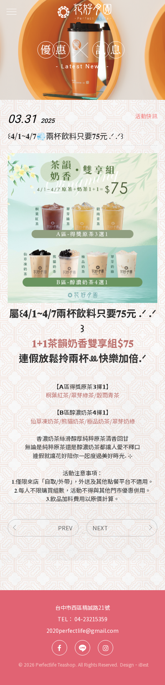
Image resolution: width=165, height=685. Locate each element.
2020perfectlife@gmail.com (82, 630)
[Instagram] (105, 647)
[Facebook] (59, 647)
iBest (143, 664)
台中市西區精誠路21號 (82, 607)
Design (127, 664)
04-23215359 (90, 619)
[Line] (82, 647)
